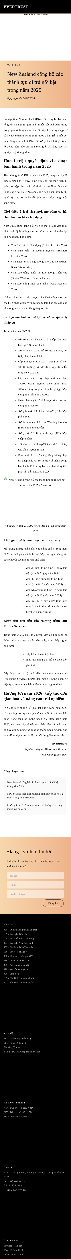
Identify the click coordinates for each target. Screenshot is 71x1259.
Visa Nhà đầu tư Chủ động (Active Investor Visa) (39, 245)
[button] (64, 8)
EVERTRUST (16, 6)
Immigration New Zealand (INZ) (23, 119)
